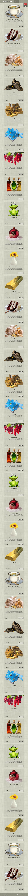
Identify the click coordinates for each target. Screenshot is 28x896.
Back (25, 6)
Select (25, 4)
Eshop (16, 1)
